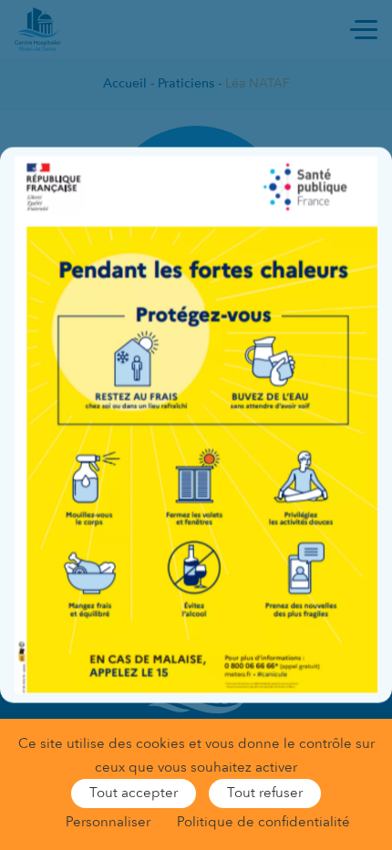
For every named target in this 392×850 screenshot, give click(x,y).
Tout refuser (265, 792)
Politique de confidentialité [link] (263, 822)
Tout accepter (133, 792)
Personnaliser (108, 822)
